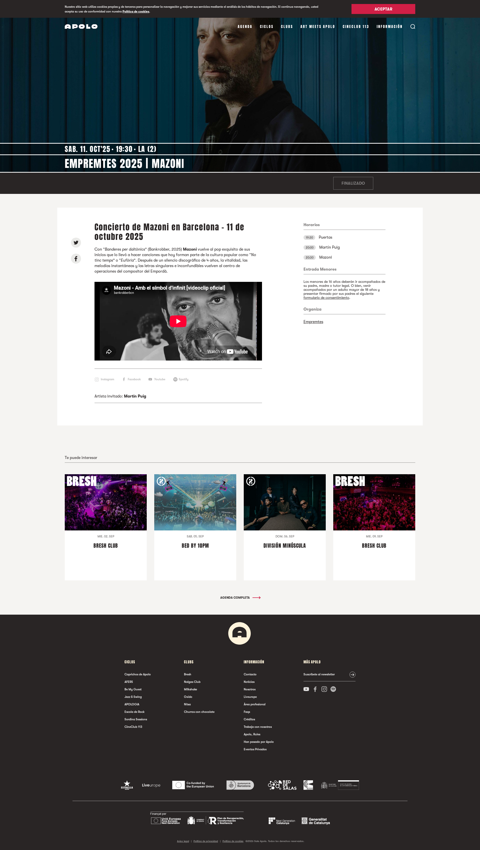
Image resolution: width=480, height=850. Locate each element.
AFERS (128, 682)
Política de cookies (135, 11)
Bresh (187, 674)
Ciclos (267, 26)
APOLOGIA (131, 704)
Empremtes (313, 322)
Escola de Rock (134, 712)
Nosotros (250, 689)
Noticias (249, 682)
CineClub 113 (356, 26)
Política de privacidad (206, 841)
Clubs (287, 26)
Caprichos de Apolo (137, 674)
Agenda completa (235, 597)
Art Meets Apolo (317, 26)
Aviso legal (183, 841)
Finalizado (353, 183)
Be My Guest (133, 689)
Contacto (250, 674)
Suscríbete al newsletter (319, 674)
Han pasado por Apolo (259, 742)
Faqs (247, 712)
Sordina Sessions (135, 719)
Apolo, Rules (252, 734)
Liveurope (250, 697)
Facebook (134, 379)
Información (390, 26)
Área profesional (255, 704)
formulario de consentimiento (326, 298)
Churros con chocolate (199, 712)
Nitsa (187, 704)
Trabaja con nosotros (258, 727)
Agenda (245, 26)
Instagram (107, 379)
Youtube (159, 379)
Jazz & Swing (133, 697)
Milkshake (190, 689)
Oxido (188, 697)
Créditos (249, 719)
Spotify (183, 379)
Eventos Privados (255, 749)
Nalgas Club (192, 682)
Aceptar (383, 9)
